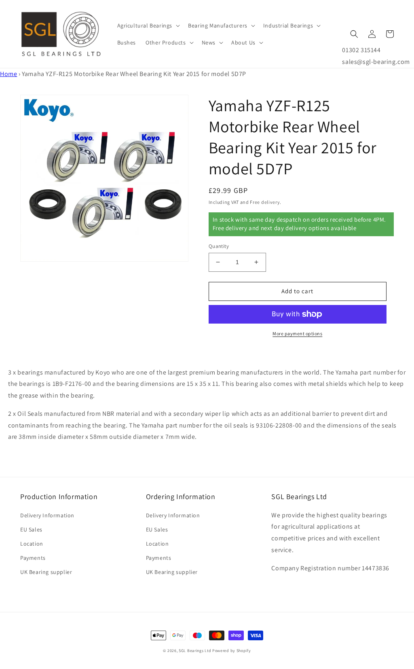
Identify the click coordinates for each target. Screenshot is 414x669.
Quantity (219, 246)
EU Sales (31, 529)
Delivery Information (47, 515)
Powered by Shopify (231, 650)
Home (8, 74)
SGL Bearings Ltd (195, 650)
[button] (148, 25)
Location (31, 543)
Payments (33, 557)
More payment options (297, 333)
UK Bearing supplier (46, 572)
